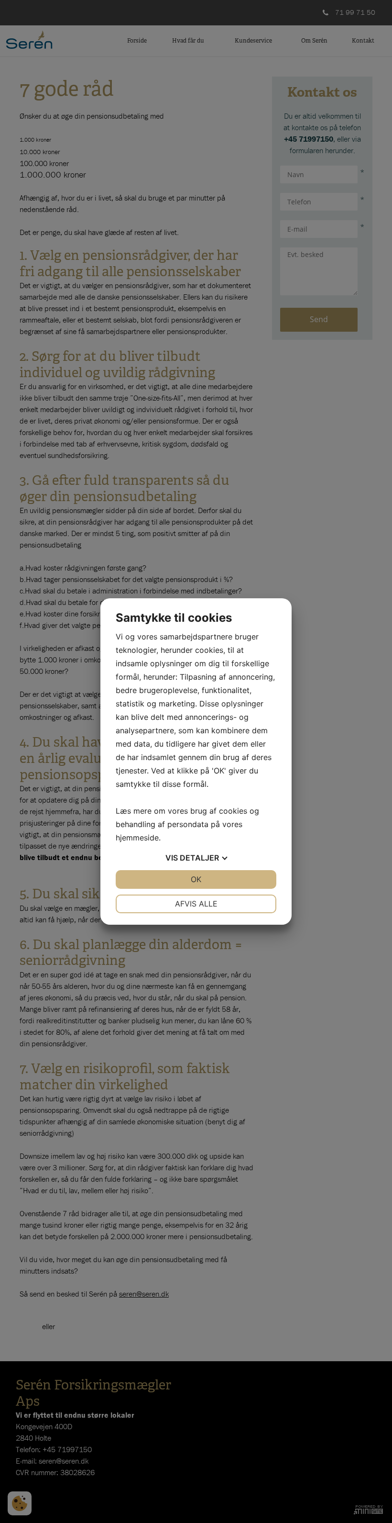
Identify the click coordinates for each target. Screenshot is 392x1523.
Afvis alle (196, 903)
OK (196, 879)
